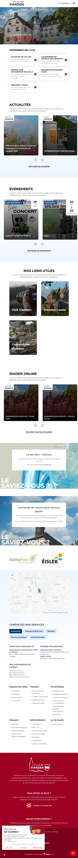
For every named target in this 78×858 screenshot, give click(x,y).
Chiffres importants (40, 697)
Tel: (16, 670)
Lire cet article (21, 135)
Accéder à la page (23, 298)
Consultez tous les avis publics (39, 432)
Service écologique (19, 727)
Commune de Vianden (38, 692)
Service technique (18, 637)
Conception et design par (39, 855)
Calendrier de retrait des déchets (52, 60)
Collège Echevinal (60, 694)
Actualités (16, 691)
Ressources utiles (18, 687)
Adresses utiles (20, 87)
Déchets (15, 724)
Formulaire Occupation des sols (22, 74)
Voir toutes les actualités (39, 166)
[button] (65, 3)
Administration (38, 720)
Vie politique (57, 687)
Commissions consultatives (58, 702)
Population (36, 724)
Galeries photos (38, 700)
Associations (58, 724)
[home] (12, 3)
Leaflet (45, 612)
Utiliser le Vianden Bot (42, 806)
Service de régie (37, 637)
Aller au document (21, 402)
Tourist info (16, 701)
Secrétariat (15, 631)
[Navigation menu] (73, 3)
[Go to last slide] (36, 160)
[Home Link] (39, 765)
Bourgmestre (58, 691)
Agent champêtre (39, 744)
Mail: (19, 677)
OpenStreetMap (53, 612)
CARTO (66, 612)
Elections (56, 715)
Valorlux (48, 464)
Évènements (17, 697)
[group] (23, 559)
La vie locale (57, 720)
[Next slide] (42, 160)
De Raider (16, 694)
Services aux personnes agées (19, 735)
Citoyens (13, 720)
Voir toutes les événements (39, 251)
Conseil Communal (61, 697)
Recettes (51, 631)
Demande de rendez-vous (52, 73)
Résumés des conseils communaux (58, 708)
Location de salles (21, 59)
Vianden (34, 687)
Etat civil (35, 727)
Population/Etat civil (33, 631)
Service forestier (18, 731)
